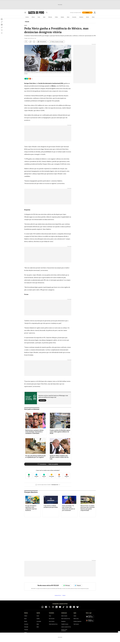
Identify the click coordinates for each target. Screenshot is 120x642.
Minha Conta (76, 618)
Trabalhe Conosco (64, 624)
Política (56, 17)
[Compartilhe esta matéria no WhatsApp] (2, 19)
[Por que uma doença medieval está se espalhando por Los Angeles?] (35, 446)
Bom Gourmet (51, 618)
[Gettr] (74, 607)
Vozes (39, 17)
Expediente (63, 621)
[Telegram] (71, 607)
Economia (74, 17)
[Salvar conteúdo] (34, 41)
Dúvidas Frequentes (77, 621)
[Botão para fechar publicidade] (119, 632)
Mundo (87, 17)
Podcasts (26, 629)
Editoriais (50, 17)
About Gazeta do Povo (65, 618)
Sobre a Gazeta (64, 615)
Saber (44, 17)
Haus (50, 615)
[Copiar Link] (2, 22)
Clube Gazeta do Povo (53, 624)
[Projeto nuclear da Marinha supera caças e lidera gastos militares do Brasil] (60, 420)
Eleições (62, 17)
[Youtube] (60, 607)
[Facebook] (46, 607)
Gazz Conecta (51, 621)
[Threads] (67, 607)
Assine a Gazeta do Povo (66, 626)
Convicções (39, 621)
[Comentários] (26, 41)
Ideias (68, 17)
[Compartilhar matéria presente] (2, 25)
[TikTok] (63, 607)
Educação (26, 626)
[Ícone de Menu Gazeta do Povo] (25, 13)
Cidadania (81, 17)
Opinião (38, 618)
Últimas (33, 17)
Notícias (27, 17)
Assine (75, 615)
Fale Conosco (76, 624)
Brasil (25, 618)
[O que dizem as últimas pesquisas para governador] (51, 500)
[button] (47, 485)
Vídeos (93, 17)
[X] (49, 607)
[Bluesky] (77, 607)
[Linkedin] (57, 607)
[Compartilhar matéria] (30, 41)
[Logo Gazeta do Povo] (36, 12)
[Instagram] (53, 607)
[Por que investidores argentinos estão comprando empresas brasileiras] (32, 500)
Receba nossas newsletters (64, 630)
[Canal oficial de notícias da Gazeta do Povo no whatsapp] (43, 607)
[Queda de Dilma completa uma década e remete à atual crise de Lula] (60, 446)
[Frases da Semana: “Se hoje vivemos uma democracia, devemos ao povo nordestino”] (69, 500)
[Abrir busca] (47, 12)
